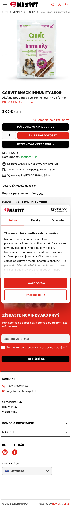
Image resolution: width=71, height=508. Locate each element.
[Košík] (66, 4)
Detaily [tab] (35, 220)
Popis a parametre (15, 102)
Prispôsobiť (33, 294)
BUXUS (56, 503)
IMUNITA (31, 12)
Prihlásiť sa (35, 359)
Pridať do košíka (46, 135)
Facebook (14, 452)
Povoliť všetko (35, 282)
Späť (3, 12)
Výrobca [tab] (38, 193)
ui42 (66, 503)
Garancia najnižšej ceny (52, 120)
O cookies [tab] (58, 220)
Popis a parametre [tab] (15, 193)
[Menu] (4, 4)
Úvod (5, 12)
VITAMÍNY (18, 12)
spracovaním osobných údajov (44, 347)
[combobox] (35, 144)
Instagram (5, 452)
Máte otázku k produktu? (35, 126)
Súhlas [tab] (12, 220)
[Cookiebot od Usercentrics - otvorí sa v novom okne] (51, 210)
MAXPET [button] (8, 432)
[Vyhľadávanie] (52, 4)
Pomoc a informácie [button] (18, 423)
